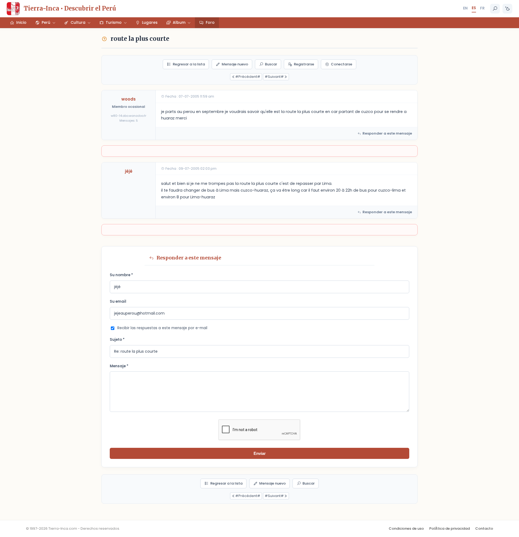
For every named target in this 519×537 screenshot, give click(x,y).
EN (465, 8)
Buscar (271, 64)
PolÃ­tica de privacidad (449, 528)
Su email (118, 301)
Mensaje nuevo (235, 64)
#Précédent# (247, 76)
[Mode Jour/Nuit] (507, 9)
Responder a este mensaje (387, 133)
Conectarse (341, 64)
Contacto (484, 528)
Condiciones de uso (406, 528)
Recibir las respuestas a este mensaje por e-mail (162, 328)
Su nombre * (121, 275)
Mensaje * (119, 366)
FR (482, 8)
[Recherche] (495, 9)
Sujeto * (117, 339)
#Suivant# (274, 76)
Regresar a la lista (189, 64)
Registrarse (304, 64)
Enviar (260, 453)
